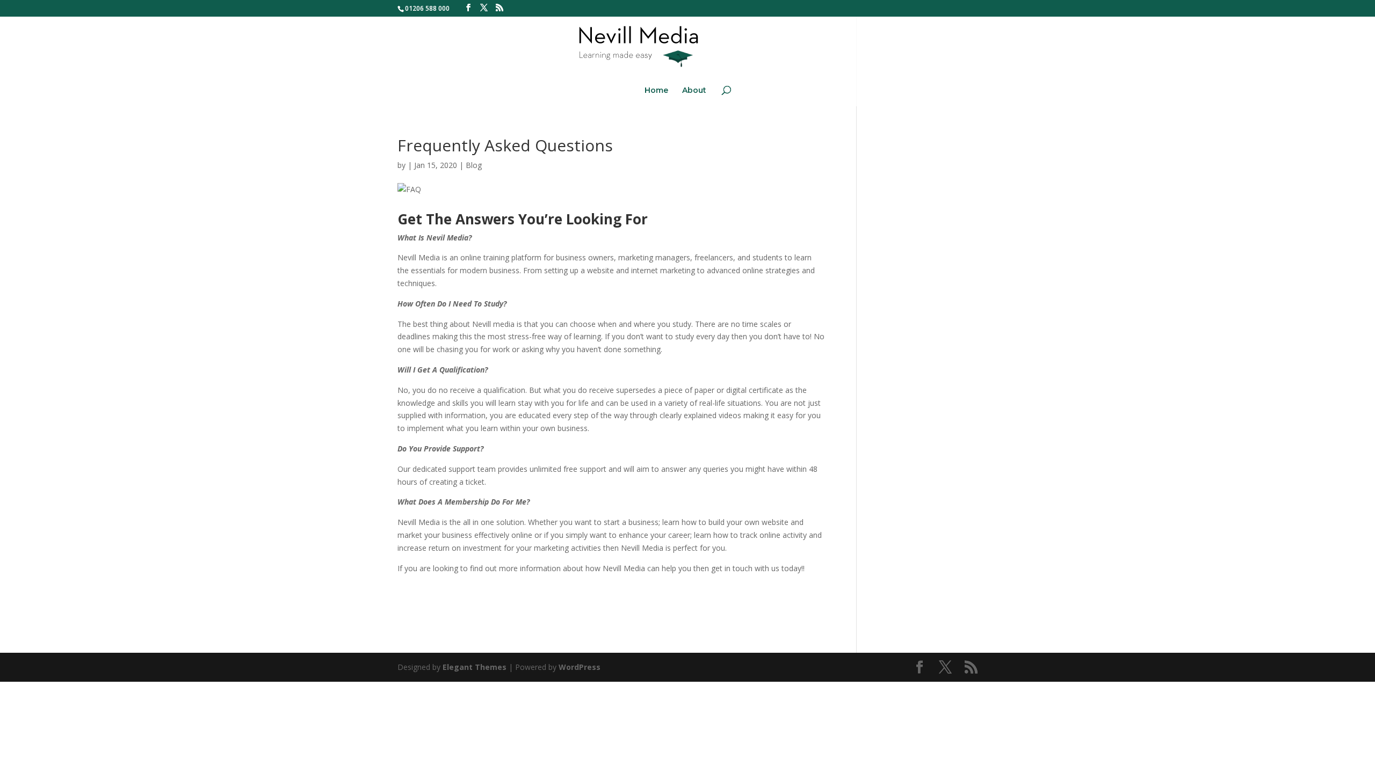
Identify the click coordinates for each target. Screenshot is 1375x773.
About (694, 90)
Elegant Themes (474, 667)
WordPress (579, 667)
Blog (474, 165)
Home (656, 90)
